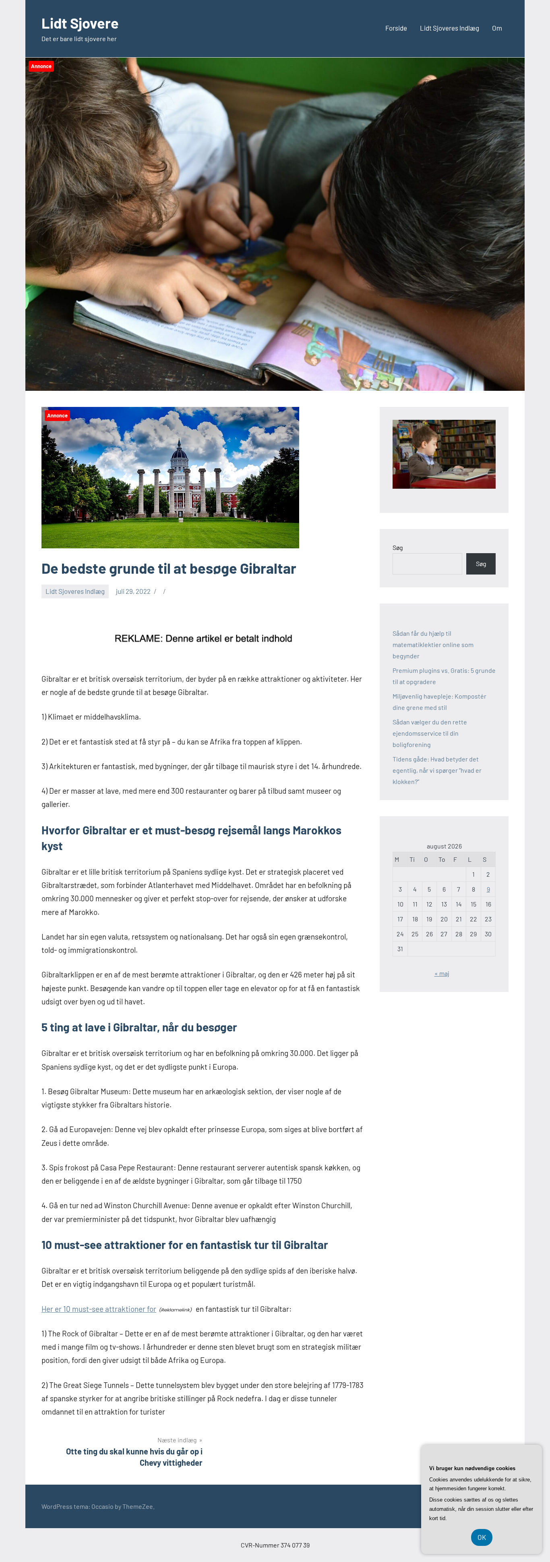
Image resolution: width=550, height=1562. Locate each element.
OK (482, 1537)
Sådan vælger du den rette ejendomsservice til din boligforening (430, 733)
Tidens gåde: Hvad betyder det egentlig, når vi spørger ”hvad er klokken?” (437, 770)
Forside (396, 28)
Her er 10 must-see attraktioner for (98, 1308)
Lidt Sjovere (80, 22)
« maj (441, 973)
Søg (398, 547)
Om (497, 28)
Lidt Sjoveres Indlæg (449, 28)
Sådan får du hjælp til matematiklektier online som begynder (433, 644)
